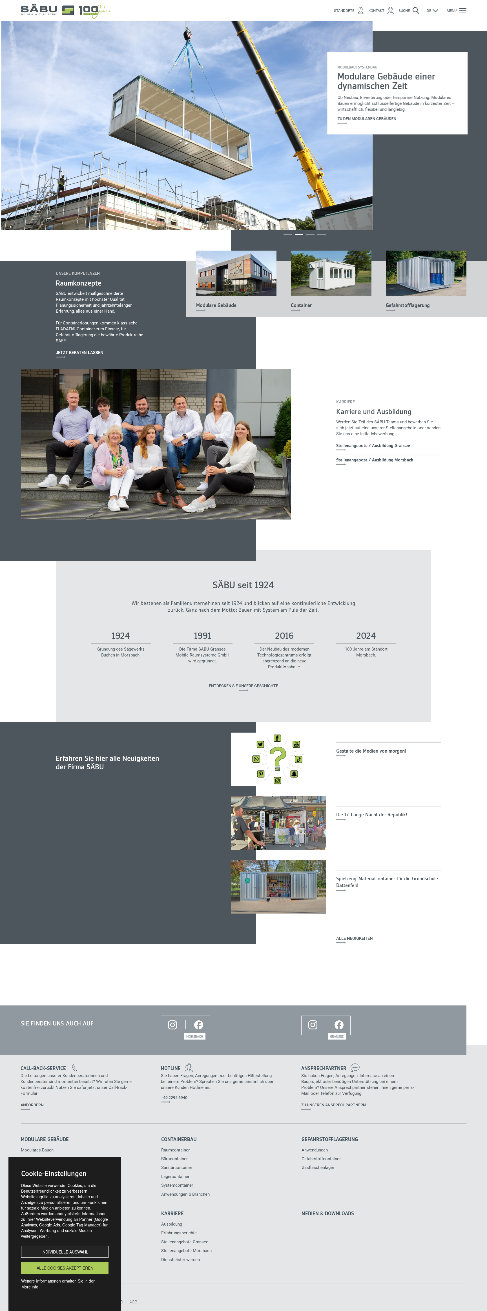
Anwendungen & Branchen (183, 1194)
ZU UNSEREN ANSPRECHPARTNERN (333, 1105)
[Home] (68, 10)
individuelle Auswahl (64, 1252)
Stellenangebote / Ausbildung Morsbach (374, 460)
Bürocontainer (174, 1158)
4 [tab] (321, 234)
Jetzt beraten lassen (79, 352)
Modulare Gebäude (216, 305)
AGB (133, 1302)
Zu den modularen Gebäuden (365, 118)
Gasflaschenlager (318, 1167)
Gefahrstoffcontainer (321, 1158)
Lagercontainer (175, 1176)
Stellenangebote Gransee (183, 1241)
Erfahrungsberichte (179, 1232)
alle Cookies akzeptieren (65, 1268)
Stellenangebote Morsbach (183, 1250)
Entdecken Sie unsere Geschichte (243, 686)
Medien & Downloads (328, 1213)
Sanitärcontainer (176, 1167)
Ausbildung (171, 1224)
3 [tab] (310, 234)
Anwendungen (315, 1150)
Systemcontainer (177, 1185)
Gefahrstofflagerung (408, 305)
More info (29, 1287)
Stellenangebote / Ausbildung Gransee (373, 446)
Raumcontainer (175, 1150)
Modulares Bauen (37, 1150)
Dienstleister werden (180, 1259)
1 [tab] (288, 234)
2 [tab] (299, 234)
